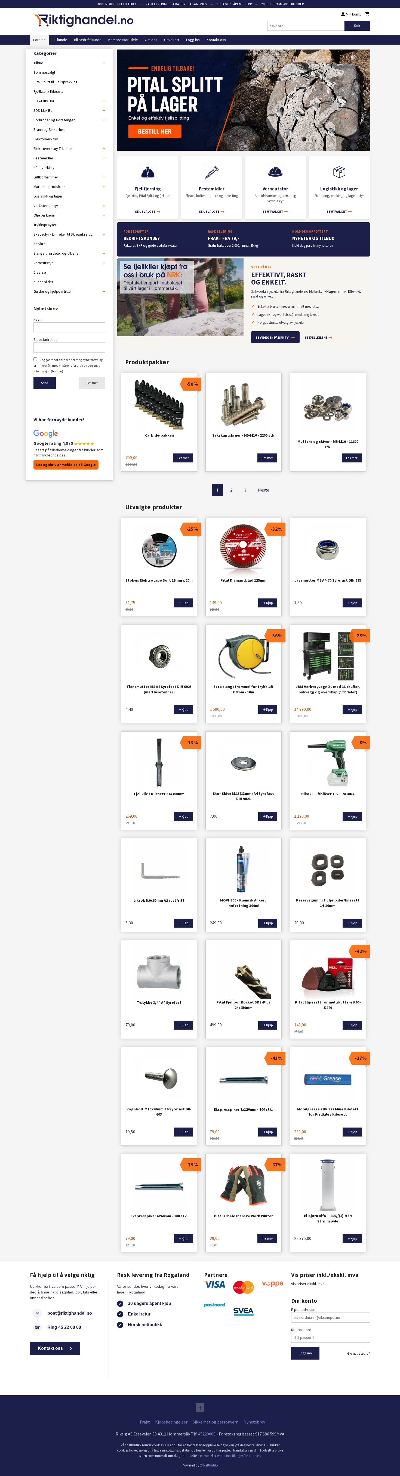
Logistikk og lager (48, 196)
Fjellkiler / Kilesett (48, 91)
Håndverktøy (43, 167)
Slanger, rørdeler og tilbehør (56, 253)
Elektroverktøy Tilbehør (52, 148)
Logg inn (193, 39)
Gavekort (171, 39)
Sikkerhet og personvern (215, 1422)
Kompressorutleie (123, 39)
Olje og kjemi (44, 215)
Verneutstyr (43, 262)
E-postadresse (303, 1309)
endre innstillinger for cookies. (239, 1455)
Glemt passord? (358, 1353)
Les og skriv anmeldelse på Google (66, 464)
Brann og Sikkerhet (48, 129)
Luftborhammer (45, 177)
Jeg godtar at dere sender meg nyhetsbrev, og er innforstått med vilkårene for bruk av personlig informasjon (68, 365)
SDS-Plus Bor (43, 100)
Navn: (37, 319)
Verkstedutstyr (45, 205)
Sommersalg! (44, 72)
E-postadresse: (46, 339)
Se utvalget (148, 211)
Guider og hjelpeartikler (52, 291)
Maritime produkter (49, 186)
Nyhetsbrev (254, 1422)
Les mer (92, 383)
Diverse (39, 272)
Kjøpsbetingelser (171, 1422)
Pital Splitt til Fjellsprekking (55, 81)
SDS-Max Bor (43, 110)
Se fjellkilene (319, 337)
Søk (357, 25)
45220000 (207, 1434)
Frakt (145, 1422)
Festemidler (43, 158)
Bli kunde (60, 39)
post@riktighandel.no (69, 1313)
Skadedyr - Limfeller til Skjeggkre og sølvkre (63, 239)
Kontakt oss (216, 39)
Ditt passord (301, 1329)
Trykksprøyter (45, 224)
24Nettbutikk (209, 1465)
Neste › (264, 490)
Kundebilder (43, 281)
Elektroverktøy (45, 139)
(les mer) (57, 371)
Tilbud (38, 62)
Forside (39, 39)
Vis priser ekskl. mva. (308, 1283)
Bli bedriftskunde (87, 39)
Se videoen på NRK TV (275, 337)
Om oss (151, 39)
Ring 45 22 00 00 (64, 1327)
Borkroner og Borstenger (54, 120)
